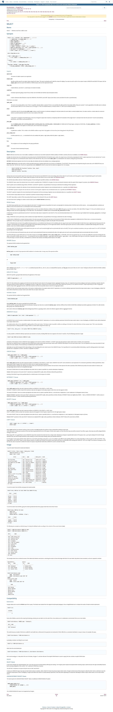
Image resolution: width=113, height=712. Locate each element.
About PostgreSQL (61, 707)
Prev (8, 20)
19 (18, 10)
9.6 (27, 11)
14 (30, 8)
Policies (44, 707)
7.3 (10, 13)
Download (15, 1)
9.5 (29, 11)
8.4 (43, 11)
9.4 (32, 11)
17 (24, 8)
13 (18, 11)
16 (26, 8)
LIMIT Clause (54, 197)
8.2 (48, 11)
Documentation (23, 1)
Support (43, 1)
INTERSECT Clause (71, 189)
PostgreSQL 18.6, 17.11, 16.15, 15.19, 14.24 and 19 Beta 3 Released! (60, 4)
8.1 (50, 11)
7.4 (7, 13)
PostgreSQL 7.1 (19, 7)
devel (21, 10)
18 (21, 8)
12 (20, 11)
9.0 (41, 11)
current (50, 16)
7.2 (12, 13)
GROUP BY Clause (60, 177)
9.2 (36, 11)
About (11, 1)
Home (7, 1)
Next (105, 20)
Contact (69, 707)
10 (24, 11)
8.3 (46, 11)
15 (28, 8)
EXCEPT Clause (77, 192)
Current (18, 8)
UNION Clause (73, 187)
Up (56, 695)
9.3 (34, 11)
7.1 (14, 13)
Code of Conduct (51, 707)
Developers (37, 1)
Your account (53, 1)
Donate (47, 1)
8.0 (53, 11)
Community (30, 1)
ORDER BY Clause (94, 182)
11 (22, 11)
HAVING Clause (55, 179)
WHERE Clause (83, 154)
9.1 (39, 11)
